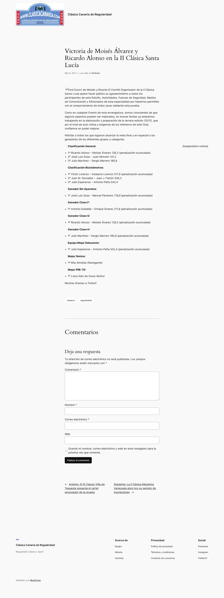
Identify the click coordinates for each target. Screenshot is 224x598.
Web (67, 434)
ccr (86, 73)
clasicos (71, 300)
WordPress (35, 580)
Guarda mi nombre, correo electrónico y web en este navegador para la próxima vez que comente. (112, 450)
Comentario (73, 369)
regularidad (86, 300)
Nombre (71, 404)
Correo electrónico (77, 419)
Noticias (96, 73)
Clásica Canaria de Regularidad (90, 14)
